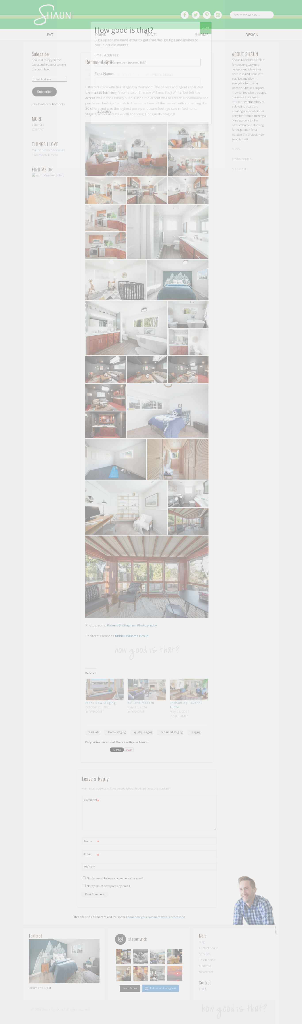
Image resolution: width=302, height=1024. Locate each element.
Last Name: (104, 92)
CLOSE (206, 28)
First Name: (104, 73)
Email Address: (107, 55)
